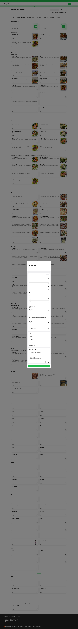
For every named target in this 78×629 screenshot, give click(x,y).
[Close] (49, 263)
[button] (39, 366)
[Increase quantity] (48, 362)
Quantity (30, 361)
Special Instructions (32, 349)
